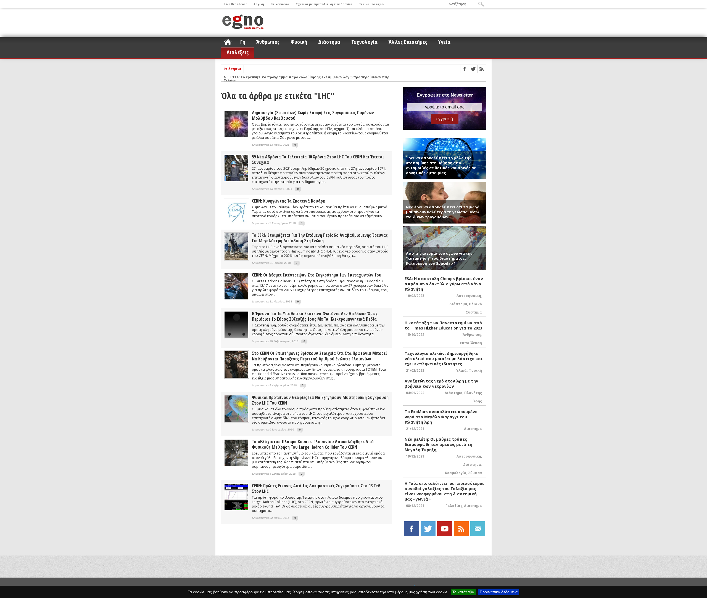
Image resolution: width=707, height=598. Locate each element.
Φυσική (299, 42)
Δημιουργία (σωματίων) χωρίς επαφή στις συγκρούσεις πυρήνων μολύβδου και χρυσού (313, 115)
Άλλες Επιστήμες (408, 42)
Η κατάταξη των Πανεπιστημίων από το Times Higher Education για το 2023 (443, 325)
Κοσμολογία (455, 473)
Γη (242, 42)
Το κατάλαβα (463, 592)
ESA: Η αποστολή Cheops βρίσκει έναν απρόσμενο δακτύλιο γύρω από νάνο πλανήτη (444, 284)
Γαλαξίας (453, 505)
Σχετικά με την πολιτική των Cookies (324, 4)
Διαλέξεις (237, 52)
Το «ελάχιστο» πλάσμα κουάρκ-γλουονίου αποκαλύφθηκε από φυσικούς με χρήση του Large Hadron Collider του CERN (313, 444)
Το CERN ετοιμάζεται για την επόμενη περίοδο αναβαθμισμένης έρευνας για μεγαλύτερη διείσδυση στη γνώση (320, 237)
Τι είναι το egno (371, 4)
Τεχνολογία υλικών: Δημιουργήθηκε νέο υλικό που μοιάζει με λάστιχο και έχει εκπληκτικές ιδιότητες (443, 358)
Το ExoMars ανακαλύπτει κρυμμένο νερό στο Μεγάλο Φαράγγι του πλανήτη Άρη (441, 417)
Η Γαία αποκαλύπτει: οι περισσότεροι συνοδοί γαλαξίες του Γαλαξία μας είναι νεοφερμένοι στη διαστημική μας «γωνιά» (444, 491)
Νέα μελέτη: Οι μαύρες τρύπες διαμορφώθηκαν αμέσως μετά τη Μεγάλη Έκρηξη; (438, 444)
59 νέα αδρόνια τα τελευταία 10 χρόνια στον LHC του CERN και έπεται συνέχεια (318, 159)
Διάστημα (329, 42)
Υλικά (461, 370)
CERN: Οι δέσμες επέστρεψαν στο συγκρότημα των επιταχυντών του (316, 275)
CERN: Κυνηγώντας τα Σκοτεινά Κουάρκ (288, 201)
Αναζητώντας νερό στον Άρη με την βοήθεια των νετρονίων (441, 383)
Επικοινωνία (280, 4)
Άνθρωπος (267, 42)
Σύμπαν (475, 473)
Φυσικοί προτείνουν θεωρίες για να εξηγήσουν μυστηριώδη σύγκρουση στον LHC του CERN (320, 400)
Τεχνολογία (364, 42)
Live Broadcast (235, 4)
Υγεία (444, 42)
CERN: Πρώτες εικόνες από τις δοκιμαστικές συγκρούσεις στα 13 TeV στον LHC (316, 488)
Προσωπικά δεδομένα (499, 592)
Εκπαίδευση (471, 343)
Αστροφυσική (469, 295)
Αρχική (259, 4)
